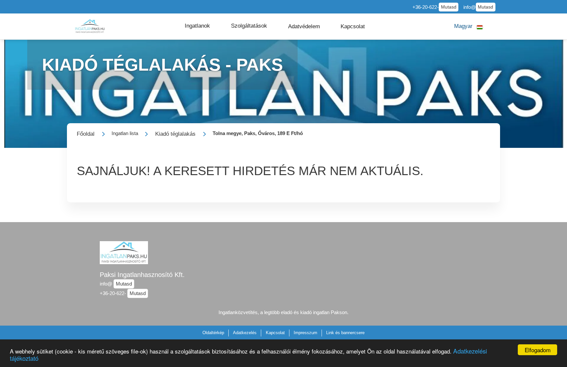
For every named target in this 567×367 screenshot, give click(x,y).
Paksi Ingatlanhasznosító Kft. (142, 274)
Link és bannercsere (345, 332)
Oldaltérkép (213, 332)
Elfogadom (538, 350)
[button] (197, 26)
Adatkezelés (245, 332)
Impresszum (305, 332)
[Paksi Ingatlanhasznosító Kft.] (90, 26)
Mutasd (448, 7)
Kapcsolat (275, 332)
